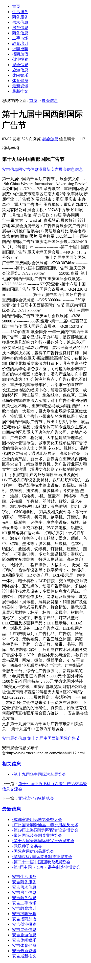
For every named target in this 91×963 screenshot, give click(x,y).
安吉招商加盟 (24, 919)
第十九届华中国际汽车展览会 (39, 774)
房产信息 (20, 27)
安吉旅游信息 (24, 935)
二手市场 (20, 38)
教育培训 (20, 43)
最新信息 (11, 809)
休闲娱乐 (20, 75)
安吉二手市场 (24, 903)
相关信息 (11, 763)
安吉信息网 (12, 169)
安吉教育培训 (24, 908)
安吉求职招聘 (24, 914)
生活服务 (20, 12)
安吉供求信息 (24, 887)
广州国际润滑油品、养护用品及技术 (45, 825)
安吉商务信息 (24, 898)
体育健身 (20, 80)
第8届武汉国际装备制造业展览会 (42, 857)
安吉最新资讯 (24, 951)
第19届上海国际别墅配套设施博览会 (45, 830)
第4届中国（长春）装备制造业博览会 (46, 867)
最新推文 (20, 91)
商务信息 (20, 33)
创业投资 (20, 59)
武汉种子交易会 (27, 846)
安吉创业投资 (24, 924)
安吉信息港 (32, 169)
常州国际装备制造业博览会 (37, 835)
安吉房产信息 (24, 892)
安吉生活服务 (24, 876)
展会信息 (20, 65)
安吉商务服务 (24, 882)
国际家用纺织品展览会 (33, 851)
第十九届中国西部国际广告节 (53, 738)
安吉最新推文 (24, 956)
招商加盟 (20, 54)
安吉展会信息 (14, 738)
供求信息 (20, 22)
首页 (16, 6)
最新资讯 (20, 86)
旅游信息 (20, 70)
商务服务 (20, 17)
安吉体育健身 (24, 945)
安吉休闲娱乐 (24, 940)
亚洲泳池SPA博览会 (36, 798)
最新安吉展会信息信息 (62, 169)
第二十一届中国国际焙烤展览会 (41, 862)
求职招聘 (20, 49)
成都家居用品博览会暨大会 (37, 819)
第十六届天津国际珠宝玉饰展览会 (43, 841)
